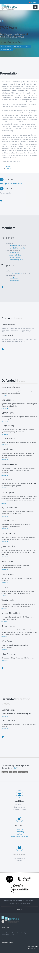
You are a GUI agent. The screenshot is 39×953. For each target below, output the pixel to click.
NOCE (25, 772)
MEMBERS (17, 47)
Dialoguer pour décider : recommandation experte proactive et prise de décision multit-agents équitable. (18, 470)
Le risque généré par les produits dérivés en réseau (19, 442)
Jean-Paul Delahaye (16, 273)
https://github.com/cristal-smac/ (11, 184)
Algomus (4, 772)
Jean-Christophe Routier (18, 248)
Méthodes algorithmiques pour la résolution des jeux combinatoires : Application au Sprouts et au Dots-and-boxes (19, 552)
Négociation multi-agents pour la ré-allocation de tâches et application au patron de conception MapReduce (18, 455)
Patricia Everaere (15, 257)
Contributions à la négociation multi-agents (16, 714)
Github (8, 166)
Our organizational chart (19, 836)
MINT (20, 772)
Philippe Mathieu (15, 246)
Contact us (19, 829)
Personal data (32, 949)
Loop (15, 772)
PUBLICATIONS (6, 50)
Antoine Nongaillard (16, 260)
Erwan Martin (14, 280)
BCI (11, 772)
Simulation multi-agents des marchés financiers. (18, 658)
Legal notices (32, 946)
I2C (2, 20)
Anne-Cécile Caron (16, 255)
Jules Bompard (14, 278)
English (33, 2)
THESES (26, 47)
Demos (8, 168)
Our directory (19, 832)
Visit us (19, 834)
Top (18, 910)
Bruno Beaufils (14, 253)
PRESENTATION (6, 47)
